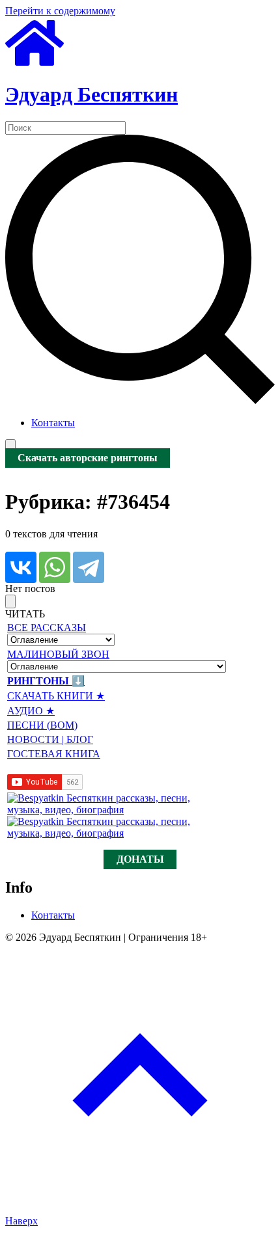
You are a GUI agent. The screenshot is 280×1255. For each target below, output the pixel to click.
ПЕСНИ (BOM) (42, 725)
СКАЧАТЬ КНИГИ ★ (56, 695)
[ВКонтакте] (20, 567)
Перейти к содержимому (60, 10)
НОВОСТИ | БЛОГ (50, 739)
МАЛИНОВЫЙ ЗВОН (58, 654)
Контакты (53, 422)
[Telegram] (88, 567)
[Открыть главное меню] (10, 446)
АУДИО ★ (31, 710)
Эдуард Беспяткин (91, 94)
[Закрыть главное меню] (10, 601)
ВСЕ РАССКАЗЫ (46, 627)
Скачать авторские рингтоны (88, 458)
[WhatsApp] (54, 567)
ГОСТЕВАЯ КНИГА (53, 753)
